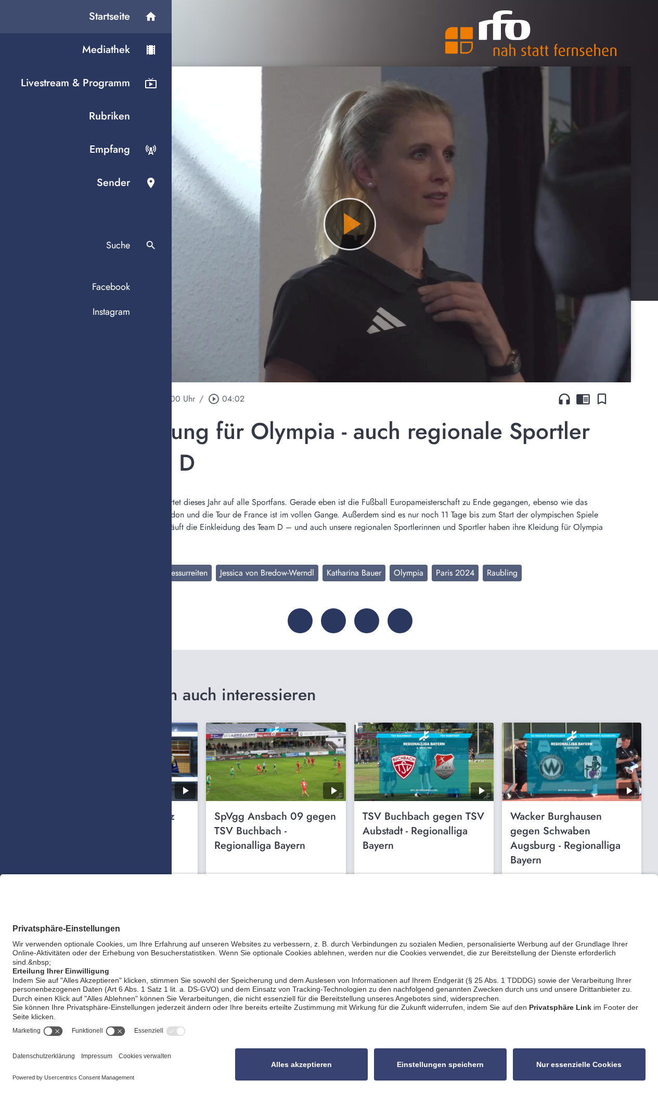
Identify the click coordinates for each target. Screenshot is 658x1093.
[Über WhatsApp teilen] (366, 620)
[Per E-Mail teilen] (400, 620)
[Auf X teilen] (333, 620)
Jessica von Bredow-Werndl (267, 573)
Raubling (502, 573)
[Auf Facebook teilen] (300, 620)
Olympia (408, 573)
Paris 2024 (455, 573)
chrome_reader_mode (583, 399)
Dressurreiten (185, 573)
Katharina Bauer (354, 573)
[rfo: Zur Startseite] (531, 33)
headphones (564, 399)
